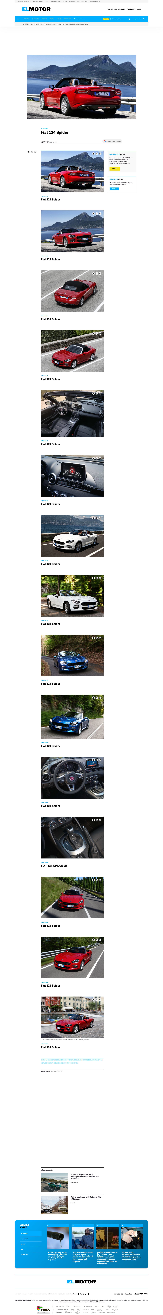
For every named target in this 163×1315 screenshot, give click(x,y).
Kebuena (113, 1309)
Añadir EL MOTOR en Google (113, 141)
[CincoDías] (121, 9)
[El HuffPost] (131, 9)
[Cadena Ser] (139, 9)
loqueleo (101, 1312)
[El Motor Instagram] (83, 1294)
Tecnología (67, 18)
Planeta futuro (106, 1309)
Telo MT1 (65, 1)
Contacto (68, 1294)
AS (22, 1249)
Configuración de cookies (40, 1294)
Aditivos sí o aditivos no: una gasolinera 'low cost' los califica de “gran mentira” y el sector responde (57, 1256)
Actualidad (26, 18)
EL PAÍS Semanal (100, 1309)
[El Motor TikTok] (85, 1294)
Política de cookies (52, 1294)
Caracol (115, 1307)
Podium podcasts (77, 1312)
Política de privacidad (27, 1294)
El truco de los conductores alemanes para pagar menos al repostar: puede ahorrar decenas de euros (131, 1256)
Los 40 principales (69, 1307)
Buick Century (27, 1)
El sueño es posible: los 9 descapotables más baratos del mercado (85, 1176)
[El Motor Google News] (88, 1294)
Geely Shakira (84, 1)
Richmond (59, 1312)
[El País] (110, 9)
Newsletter (79, 19)
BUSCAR (114, 188)
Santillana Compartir (88, 1307)
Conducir (44, 18)
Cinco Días (85, 1309)
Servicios (106, 19)
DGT (78, 1)
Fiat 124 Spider (55, 1071)
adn (108, 1307)
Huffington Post (62, 1309)
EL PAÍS (23, 1244)
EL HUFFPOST (24, 1239)
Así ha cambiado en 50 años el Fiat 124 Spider (86, 1198)
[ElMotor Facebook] (78, 1294)
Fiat (61, 1071)
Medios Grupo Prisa (43, 1313)
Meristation (110, 1312)
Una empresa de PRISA (43, 1308)
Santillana (78, 1307)
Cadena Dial (92, 1309)
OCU (59, 1)
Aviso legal (18, 1294)
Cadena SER (96, 1307)
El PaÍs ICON (85, 1312)
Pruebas (52, 18)
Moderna (68, 1312)
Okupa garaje (53, 1)
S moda (93, 1312)
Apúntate (114, 168)
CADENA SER (24, 1254)
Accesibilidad (61, 1294)
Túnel (46, 1)
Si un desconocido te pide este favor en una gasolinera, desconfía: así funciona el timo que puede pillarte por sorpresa (83, 1257)
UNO (72, 1309)
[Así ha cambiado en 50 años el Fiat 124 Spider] (54, 1205)
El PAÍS (60, 1307)
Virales (59, 18)
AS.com (102, 1307)
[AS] (116, 9)
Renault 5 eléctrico (95, 1)
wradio (78, 1309)
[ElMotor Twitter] (81, 1294)
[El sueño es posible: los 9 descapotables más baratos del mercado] (54, 1182)
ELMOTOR (24, 1233)
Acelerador (72, 1)
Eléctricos (35, 18)
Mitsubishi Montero (38, 1)
